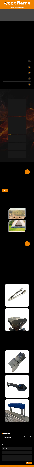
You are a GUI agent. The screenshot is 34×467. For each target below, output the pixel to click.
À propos (11, 7)
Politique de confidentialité (15, 466)
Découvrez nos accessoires (17, 334)
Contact (21, 7)
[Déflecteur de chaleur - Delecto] (17, 373)
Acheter (5, 190)
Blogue (19, 7)
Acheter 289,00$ (17, 227)
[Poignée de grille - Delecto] (17, 422)
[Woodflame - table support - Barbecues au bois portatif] (13, 281)
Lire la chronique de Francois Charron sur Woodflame (11, 259)
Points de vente (16, 7)
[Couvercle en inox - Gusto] (17, 331)
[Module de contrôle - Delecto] (17, 397)
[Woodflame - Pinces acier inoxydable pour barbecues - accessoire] (17, 306)
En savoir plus (6, 263)
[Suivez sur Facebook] (2, 444)
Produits (13, 7)
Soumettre (29, 462)
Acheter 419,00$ (17, 215)
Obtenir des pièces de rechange (17, 425)
